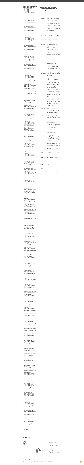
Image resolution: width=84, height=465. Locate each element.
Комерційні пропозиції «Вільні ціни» (28, 7)
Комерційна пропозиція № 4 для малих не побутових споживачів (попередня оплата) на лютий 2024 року (29, 117)
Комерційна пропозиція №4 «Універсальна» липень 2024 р (30, 172)
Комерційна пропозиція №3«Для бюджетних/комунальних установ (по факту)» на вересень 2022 (30, 301)
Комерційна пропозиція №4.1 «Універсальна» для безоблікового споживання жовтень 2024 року (29, 379)
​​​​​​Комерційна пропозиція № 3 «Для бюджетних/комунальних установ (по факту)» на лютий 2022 (30, 266)
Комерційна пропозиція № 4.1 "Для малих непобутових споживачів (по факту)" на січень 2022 (29, 192)
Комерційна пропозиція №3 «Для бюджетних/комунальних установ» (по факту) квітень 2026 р (30, 41)
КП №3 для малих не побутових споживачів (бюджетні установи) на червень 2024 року (29, 194)
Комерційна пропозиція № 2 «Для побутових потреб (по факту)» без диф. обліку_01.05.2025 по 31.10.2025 (29, 56)
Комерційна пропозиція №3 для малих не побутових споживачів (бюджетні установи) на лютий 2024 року (29, 115)
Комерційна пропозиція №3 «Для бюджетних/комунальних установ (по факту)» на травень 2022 (30, 275)
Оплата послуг (30, 437)
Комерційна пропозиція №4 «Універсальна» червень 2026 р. (30, 33)
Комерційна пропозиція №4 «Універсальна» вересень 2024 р (30, 373)
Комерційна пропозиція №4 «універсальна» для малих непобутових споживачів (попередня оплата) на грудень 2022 (29, 320)
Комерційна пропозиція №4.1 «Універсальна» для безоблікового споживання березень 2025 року (29, 86)
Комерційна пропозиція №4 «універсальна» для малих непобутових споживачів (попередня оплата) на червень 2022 (29, 286)
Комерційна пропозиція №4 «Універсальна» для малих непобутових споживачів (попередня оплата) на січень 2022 (30, 209)
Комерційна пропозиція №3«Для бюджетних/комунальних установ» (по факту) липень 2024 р (30, 186)
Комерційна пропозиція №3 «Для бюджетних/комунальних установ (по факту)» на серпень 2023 (30, 148)
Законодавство (38, 449)
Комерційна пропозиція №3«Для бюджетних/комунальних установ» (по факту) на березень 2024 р (30, 110)
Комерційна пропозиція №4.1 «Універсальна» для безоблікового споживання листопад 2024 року (29, 383)
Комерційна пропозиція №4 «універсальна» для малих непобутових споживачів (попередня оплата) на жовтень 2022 (29, 305)
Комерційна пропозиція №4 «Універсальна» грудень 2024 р (30, 384)
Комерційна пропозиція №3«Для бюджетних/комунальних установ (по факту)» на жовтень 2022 (30, 303)
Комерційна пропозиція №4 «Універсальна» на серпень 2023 (30, 149)
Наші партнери (38, 452)
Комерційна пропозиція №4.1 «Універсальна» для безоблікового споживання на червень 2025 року (29, 73)
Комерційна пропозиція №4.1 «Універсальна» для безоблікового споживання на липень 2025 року (29, 68)
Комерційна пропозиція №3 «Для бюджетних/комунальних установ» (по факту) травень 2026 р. (30, 37)
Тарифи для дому (8, 1)
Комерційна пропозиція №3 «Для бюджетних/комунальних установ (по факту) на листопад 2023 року (30, 133)
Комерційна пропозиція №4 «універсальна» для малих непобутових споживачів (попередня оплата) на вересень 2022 (29, 300)
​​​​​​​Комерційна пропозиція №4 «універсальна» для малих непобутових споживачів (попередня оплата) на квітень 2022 (30, 178)
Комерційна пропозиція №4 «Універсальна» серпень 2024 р (30, 166)
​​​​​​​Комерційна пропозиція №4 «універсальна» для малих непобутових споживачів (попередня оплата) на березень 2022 (30, 200)
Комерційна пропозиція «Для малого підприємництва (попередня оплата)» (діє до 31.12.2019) (29, 230)
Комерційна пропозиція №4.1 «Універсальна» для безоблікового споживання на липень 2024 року (29, 173)
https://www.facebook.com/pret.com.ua (54, 452)
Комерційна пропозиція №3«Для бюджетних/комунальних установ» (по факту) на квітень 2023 (30, 345)
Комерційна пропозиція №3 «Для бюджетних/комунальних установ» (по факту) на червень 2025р (30, 70)
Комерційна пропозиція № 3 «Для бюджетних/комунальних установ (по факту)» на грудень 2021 (30, 265)
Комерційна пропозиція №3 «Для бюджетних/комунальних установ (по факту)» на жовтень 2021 (30, 250)
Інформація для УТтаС (76, 1)
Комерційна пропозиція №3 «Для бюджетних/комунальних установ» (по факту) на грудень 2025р (30, 416)
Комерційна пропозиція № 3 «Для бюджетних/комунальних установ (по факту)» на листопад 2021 (30, 260)
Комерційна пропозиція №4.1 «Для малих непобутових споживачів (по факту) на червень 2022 (29, 287)
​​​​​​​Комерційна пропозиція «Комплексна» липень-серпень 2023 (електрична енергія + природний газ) (30, 213)
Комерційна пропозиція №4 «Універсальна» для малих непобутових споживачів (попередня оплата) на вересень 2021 (29, 249)
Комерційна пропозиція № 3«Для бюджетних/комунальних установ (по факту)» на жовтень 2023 (30, 138)
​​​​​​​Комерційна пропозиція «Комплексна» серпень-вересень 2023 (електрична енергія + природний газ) (29, 212)
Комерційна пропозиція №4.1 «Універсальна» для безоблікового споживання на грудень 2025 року (29, 419)
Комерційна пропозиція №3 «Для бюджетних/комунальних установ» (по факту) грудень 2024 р (30, 387)
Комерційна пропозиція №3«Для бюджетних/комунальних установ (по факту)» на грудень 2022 (30, 318)
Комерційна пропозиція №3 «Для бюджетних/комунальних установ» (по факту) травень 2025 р (30, 75)
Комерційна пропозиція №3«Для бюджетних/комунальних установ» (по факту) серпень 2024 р (30, 169)
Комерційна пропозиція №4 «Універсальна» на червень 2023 (30, 159)
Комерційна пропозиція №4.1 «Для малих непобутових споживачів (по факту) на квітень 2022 (29, 177)
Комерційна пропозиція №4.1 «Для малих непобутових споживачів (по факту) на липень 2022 (29, 289)
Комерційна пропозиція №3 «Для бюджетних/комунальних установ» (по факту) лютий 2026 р (30, 51)
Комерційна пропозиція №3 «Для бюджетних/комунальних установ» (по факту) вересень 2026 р (30, 17)
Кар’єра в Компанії (38, 446)
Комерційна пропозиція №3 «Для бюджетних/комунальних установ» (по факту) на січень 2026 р (30, 425)
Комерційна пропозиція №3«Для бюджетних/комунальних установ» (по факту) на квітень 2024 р (30, 105)
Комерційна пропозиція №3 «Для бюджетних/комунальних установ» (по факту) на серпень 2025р (30, 60)
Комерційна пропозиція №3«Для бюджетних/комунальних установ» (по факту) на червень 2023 (30, 158)
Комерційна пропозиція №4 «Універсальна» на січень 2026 (30, 426)
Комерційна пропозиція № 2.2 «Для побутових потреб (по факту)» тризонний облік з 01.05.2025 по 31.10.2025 (29, 59)
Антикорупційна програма (39, 450)
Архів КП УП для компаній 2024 (27, 11)
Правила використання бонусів (40, 453)
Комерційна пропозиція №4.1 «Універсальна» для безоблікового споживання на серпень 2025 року (29, 64)
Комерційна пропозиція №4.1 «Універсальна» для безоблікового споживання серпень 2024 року (29, 168)
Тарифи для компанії (13, 1)
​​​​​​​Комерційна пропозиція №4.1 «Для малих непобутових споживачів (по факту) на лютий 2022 (29, 270)
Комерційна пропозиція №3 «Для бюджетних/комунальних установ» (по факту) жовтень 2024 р (30, 376)
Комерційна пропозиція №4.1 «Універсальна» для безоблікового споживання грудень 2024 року (29, 385)
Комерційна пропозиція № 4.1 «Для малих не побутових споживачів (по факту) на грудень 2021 (29, 263)
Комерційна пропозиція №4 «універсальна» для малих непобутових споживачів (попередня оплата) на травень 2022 (29, 273)
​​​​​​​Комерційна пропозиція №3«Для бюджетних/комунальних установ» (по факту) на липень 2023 (30, 153)
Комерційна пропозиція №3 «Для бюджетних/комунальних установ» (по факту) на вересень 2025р (30, 402)
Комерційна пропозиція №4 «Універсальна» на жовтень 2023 (30, 139)
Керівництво (37, 447)
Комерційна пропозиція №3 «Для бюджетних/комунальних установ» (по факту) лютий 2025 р (30, 398)
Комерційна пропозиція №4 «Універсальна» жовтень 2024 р (30, 377)
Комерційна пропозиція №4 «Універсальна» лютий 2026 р (30, 52)
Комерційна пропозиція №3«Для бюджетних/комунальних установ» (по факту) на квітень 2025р (30, 79)
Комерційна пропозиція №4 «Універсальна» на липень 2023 (30, 154)
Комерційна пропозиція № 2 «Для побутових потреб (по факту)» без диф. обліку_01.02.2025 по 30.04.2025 (29, 227)
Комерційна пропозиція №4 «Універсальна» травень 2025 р (30, 76)
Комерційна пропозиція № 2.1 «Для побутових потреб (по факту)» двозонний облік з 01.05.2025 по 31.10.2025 (29, 57)
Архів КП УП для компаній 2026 (27, 9)
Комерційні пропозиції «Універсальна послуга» (30, 6)
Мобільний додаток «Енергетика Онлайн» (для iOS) (30, 459)
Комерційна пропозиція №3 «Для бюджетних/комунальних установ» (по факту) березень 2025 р (30, 84)
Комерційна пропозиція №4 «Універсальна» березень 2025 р (30, 85)
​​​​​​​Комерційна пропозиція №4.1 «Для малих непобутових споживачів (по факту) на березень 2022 (29, 175)
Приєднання (25, 437)
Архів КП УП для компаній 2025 (27, 10)
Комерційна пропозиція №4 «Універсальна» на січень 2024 (30, 122)
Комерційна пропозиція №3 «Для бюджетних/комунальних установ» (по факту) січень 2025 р (30, 388)
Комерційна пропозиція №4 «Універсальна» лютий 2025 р (30, 399)
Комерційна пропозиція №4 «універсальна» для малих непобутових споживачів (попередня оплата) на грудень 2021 (29, 262)
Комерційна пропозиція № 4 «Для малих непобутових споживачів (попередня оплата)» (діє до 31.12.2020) (29, 191)
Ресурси (37, 451)
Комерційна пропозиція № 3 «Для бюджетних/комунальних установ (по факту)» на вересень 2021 (30, 247)
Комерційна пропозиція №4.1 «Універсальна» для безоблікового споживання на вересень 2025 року (29, 405)
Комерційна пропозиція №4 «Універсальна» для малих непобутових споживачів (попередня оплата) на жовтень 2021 (29, 253)
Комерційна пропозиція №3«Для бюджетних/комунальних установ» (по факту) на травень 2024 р (30, 95)
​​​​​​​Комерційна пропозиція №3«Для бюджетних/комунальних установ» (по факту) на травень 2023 (30, 222)
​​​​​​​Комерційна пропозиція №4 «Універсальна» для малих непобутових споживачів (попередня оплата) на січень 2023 (30, 323)
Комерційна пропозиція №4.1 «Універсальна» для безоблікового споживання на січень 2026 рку (29, 427)
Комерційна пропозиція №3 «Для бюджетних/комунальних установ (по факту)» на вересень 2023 (30, 143)
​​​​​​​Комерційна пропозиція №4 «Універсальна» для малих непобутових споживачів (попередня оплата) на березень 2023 (30, 342)
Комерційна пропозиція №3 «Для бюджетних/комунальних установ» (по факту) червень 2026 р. (30, 32)
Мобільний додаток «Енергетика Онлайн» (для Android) (30, 458)
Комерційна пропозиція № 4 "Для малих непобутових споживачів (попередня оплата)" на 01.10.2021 (29, 181)
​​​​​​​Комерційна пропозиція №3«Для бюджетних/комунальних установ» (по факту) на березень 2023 (30, 344)
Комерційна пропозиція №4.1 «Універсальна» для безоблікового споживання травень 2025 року (29, 77)
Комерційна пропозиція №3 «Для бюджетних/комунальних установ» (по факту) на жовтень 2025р (30, 406)
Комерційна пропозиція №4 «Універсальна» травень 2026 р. (30, 38)
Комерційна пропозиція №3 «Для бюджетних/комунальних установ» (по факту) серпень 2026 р (30, 22)
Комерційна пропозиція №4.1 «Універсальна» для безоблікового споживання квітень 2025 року (29, 82)
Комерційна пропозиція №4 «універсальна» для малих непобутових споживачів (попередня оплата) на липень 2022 (30, 291)
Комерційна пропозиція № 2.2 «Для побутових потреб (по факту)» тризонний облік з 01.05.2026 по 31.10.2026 (29, 12)
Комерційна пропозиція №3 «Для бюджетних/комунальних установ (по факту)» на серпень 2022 (30, 298)
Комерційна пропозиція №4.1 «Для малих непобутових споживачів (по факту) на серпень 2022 (29, 294)
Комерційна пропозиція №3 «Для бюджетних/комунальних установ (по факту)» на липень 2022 (30, 292)
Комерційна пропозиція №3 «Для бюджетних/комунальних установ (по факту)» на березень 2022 (30, 171)
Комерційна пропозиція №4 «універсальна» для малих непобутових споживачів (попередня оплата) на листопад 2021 (29, 258)
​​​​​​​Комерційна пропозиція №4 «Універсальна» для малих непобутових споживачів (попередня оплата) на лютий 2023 (30, 325)
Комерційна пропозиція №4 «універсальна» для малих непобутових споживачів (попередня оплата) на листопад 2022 (29, 309)
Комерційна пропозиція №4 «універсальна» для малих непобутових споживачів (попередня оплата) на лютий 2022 (30, 268)
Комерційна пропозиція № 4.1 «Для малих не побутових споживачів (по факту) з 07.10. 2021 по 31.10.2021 (29, 254)
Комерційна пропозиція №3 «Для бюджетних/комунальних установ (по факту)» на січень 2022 (30, 210)
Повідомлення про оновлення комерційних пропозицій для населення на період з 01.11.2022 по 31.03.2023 (30, 423)
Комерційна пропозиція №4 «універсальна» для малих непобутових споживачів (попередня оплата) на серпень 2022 (29, 296)
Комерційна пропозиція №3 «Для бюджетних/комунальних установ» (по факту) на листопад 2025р (30, 411)
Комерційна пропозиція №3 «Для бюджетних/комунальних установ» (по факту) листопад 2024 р (30, 380)
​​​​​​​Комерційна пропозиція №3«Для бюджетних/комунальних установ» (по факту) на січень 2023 (30, 321)
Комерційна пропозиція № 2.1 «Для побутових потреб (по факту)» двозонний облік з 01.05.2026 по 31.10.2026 (29, 16)
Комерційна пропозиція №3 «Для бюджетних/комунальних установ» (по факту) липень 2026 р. (30, 27)
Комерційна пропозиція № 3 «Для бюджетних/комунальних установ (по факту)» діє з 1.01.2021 (30, 236)
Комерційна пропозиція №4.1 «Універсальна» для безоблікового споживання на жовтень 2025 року (29, 410)
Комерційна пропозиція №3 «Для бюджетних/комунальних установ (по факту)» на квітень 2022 (30, 180)
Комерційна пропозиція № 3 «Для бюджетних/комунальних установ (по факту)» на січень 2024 (30, 121)
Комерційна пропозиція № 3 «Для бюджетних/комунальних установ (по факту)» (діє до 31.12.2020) (30, 189)
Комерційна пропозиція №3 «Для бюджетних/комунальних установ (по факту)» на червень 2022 (30, 284)
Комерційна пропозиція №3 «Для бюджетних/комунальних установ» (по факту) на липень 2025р (30, 65)
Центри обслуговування (39, 448)
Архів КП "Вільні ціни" (26, 429)
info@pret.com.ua (52, 451)
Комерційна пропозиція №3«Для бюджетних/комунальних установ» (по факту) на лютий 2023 (30, 326)
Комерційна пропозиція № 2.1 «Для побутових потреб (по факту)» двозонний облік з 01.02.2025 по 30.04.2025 (29, 228)
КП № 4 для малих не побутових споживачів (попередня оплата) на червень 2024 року (29, 196)
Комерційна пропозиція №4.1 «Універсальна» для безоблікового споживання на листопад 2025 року (29, 414)
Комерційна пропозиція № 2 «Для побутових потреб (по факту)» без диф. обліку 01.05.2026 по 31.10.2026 (29, 14)
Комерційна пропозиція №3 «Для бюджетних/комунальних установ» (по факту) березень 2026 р (30, 46)
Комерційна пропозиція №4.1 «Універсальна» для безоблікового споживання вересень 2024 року (29, 374)
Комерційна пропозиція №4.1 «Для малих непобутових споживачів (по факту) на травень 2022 (29, 271)
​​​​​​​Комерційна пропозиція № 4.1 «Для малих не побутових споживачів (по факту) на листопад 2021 (29, 256)
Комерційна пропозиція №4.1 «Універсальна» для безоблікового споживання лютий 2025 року (29, 400)
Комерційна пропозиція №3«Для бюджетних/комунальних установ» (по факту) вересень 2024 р (30, 372)
